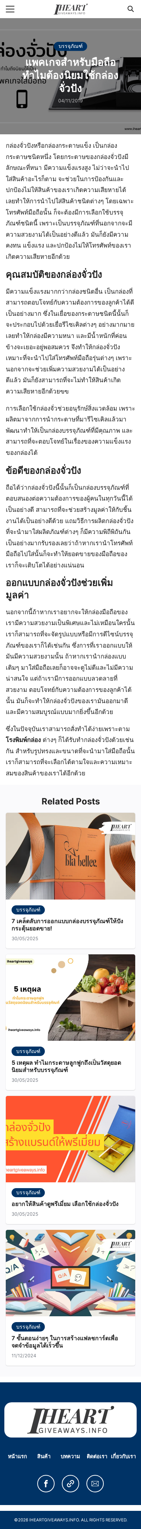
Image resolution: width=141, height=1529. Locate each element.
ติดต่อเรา (97, 1456)
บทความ (70, 1456)
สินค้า (44, 1456)
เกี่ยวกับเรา (123, 1456)
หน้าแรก (17, 1456)
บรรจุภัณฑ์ (71, 46)
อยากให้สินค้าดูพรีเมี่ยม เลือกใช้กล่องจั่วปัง (65, 1203)
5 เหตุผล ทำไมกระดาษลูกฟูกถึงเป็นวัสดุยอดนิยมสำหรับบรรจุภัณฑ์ (66, 1066)
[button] (46, 1483)
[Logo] (71, 9)
